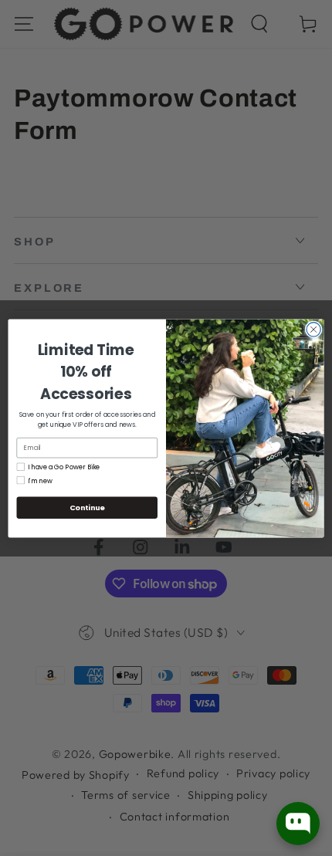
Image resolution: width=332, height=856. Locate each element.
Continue (87, 507)
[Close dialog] (313, 329)
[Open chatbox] (298, 823)
